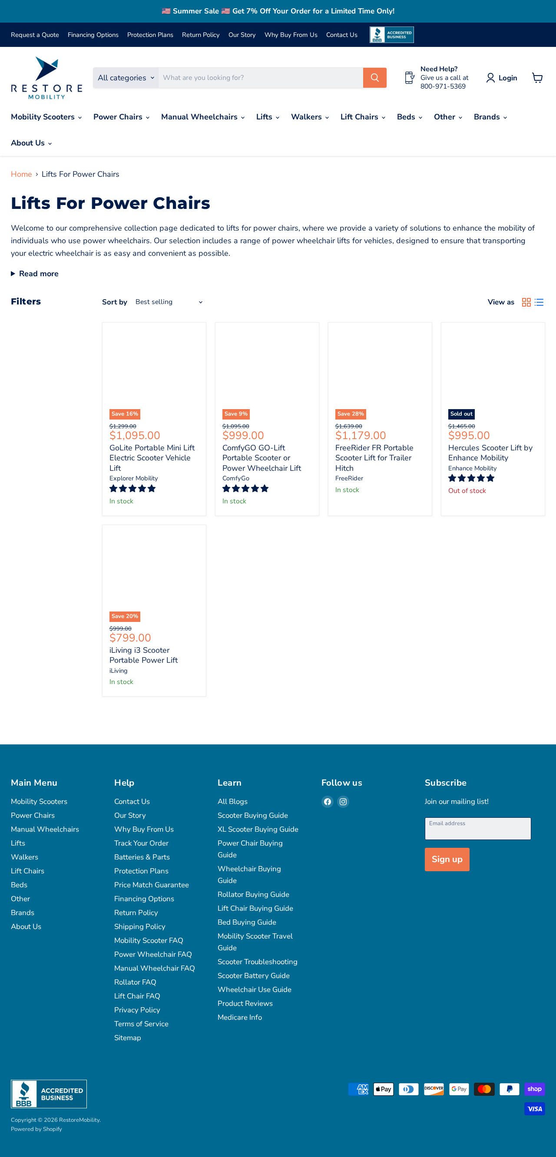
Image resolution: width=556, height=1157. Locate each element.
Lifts (265, 117)
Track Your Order (141, 843)
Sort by (114, 302)
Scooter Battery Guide (254, 976)
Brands (488, 117)
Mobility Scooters (44, 117)
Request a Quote (35, 35)
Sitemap (127, 1038)
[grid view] (526, 302)
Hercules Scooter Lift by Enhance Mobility (490, 453)
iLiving (118, 670)
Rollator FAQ (135, 982)
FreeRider (349, 478)
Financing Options (93, 35)
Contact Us (341, 35)
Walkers (307, 117)
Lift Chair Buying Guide (255, 908)
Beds (407, 117)
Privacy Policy (137, 1010)
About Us (29, 143)
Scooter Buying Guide (253, 815)
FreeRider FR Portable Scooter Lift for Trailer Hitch (374, 458)
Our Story (242, 35)
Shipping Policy (139, 927)
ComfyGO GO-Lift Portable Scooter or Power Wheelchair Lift (261, 458)
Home (21, 174)
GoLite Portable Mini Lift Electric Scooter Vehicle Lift (152, 458)
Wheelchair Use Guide (254, 990)
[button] (133, 488)
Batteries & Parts (142, 857)
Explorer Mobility (133, 478)
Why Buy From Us (291, 35)
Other (445, 117)
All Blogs (233, 802)
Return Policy (201, 35)
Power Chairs (119, 117)
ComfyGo (235, 478)
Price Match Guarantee (151, 885)
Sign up (447, 859)
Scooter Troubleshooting (258, 962)
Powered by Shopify (36, 1129)
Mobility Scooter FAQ (148, 940)
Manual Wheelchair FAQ (154, 968)
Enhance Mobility (472, 468)
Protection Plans (150, 35)
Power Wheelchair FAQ (153, 954)
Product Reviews (245, 1003)
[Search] (375, 78)
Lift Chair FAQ (137, 996)
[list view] (539, 302)
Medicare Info (240, 1017)
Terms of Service (141, 1024)
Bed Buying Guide (247, 922)
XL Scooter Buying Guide (258, 829)
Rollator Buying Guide (253, 894)
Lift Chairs (361, 117)
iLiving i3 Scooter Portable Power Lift (143, 655)
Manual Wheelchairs (200, 117)
